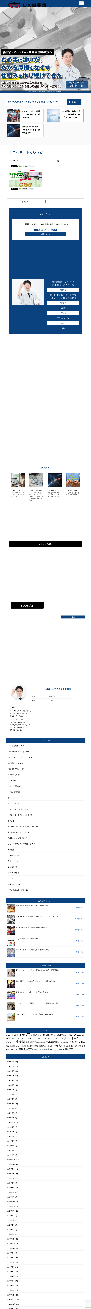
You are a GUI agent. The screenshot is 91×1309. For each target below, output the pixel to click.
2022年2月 (10, 1229)
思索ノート (12, 861)
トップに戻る (27, 605)
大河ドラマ (19, 1046)
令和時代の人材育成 (15, 838)
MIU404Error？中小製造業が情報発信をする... (33, 927)
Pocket (31, 166)
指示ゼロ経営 (13, 872)
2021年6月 (10, 1267)
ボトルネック (71, 1038)
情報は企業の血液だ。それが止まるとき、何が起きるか (31, 129)
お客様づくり (13, 774)
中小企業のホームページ (17, 832)
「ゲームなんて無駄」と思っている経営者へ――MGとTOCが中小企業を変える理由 (36, 496)
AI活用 (22, 1034)
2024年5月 (10, 1141)
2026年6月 (10, 1071)
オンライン (12, 797)
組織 (45, 1049)
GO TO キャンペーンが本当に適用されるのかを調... (35, 1014)
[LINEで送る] (23, 166)
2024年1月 (10, 1155)
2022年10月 (11, 1211)
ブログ (10, 821)
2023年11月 (11, 1159)
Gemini (40, 1035)
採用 (9, 878)
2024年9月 (10, 1127)
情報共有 (58, 1045)
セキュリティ (13, 803)
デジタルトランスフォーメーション (47, 1039)
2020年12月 (11, 1295)
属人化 (29, 1046)
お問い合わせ (45, 234)
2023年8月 (10, 1173)
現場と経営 (25, 1049)
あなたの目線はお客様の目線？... (28, 938)
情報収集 (11, 867)
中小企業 (19, 1041)
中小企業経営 (41, 1042)
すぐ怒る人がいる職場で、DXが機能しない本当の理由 (31, 114)
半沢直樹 (12, 1046)
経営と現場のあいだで (16, 890)
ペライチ (60, 1039)
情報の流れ (49, 1046)
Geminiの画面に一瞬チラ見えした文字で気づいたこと (17, 495)
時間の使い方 (13, 884)
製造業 (69, 1049)
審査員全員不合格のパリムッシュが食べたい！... (34, 905)
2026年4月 (10, 1080)
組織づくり (52, 1049)
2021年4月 (10, 1276)
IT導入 (45, 1035)
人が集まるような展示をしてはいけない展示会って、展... (37, 1003)
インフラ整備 (13, 786)
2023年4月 (10, 1187)
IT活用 (50, 1034)
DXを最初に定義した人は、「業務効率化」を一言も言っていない (71, 114)
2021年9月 (10, 1253)
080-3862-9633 (45, 229)
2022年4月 (10, 1225)
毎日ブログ (14, 1049)
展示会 (10, 849)
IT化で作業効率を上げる (17, 751)
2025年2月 (10, 1113)
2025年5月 (10, 1099)
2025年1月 (10, 1117)
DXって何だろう (14, 746)
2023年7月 (10, 1178)
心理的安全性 (13, 855)
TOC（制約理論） (14, 769)
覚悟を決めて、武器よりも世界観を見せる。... (33, 992)
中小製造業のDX (63, 1042)
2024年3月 (10, 1145)
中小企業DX (31, 1042)
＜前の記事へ (25, 202)
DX (28, 1034)
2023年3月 (10, 1192)
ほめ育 (10, 780)
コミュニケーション (28, 1038)
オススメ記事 (13, 792)
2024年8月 (10, 1131)
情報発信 (67, 1046)
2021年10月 (11, 1248)
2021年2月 (10, 1285)
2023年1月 (10, 1197)
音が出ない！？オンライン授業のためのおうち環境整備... (37, 970)
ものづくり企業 (14, 1039)
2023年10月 (11, 1164)
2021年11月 (11, 1243)
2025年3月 (10, 1108)
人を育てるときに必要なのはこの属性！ (72, 494)
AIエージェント (13, 1035)
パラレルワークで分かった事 (18, 815)
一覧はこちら (75, 102)
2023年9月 (10, 1169)
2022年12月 (11, 1201)
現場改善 (35, 1049)
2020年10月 (11, 1304)
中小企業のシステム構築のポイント (21, 826)
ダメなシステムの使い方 (17, 809)
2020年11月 (11, 1299)
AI (6, 1035)
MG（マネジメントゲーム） (18, 757)
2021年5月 (10, 1271)
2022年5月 (10, 1220)
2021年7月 (10, 1262)
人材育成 (74, 1042)
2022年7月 (10, 1215)
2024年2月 (10, 1150)
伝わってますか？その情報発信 (19, 844)
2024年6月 (10, 1136)
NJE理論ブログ (13, 763)
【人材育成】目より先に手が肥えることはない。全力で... (37, 916)
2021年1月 (10, 1290)
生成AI (41, 1049)
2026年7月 (10, 1066)
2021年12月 (11, 1239)
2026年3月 (10, 1085)
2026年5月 (10, 1075)
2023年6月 (10, 1183)
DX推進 (34, 1034)
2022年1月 (10, 1234)
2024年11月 (11, 1122)
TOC (74, 1034)
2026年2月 (10, 1089)
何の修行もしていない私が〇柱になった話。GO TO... (36, 981)
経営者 (62, 1049)
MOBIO (55, 1035)
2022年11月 (11, 1206)
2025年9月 (10, 1094)
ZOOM (79, 1035)
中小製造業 (52, 1042)
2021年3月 (10, 1281)
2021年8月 (10, 1257)
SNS (70, 1035)
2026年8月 (10, 1062)
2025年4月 (10, 1104)
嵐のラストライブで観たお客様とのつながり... (33, 949)
